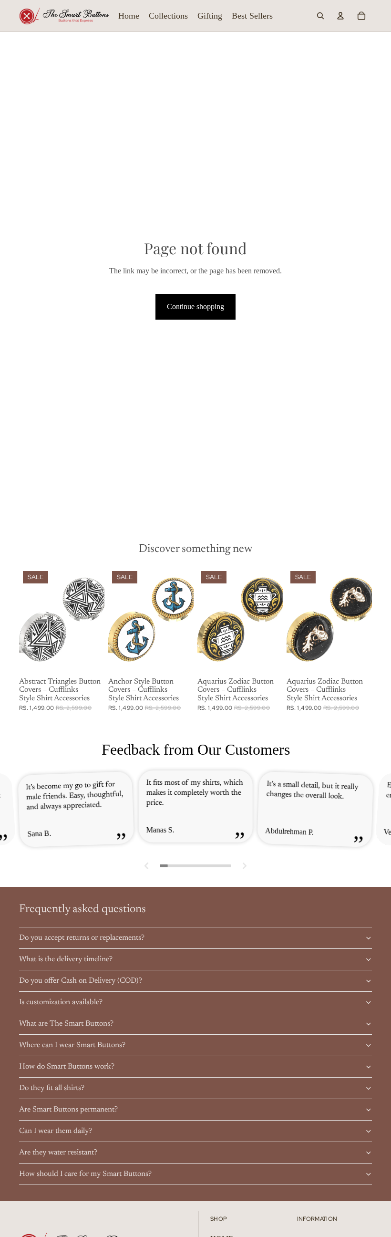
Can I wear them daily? (55, 1131)
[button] (147, 866)
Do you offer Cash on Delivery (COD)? (80, 981)
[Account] (340, 15)
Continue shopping (195, 306)
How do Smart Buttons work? (66, 1067)
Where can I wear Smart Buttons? (72, 1045)
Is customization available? (61, 1002)
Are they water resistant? (58, 1152)
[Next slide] (93, 620)
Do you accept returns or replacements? (81, 938)
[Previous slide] (29, 620)
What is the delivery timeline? (66, 959)
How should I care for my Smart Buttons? (85, 1174)
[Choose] (89, 659)
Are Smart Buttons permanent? (68, 1109)
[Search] (320, 15)
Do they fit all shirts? (51, 1088)
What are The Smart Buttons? (66, 1024)
